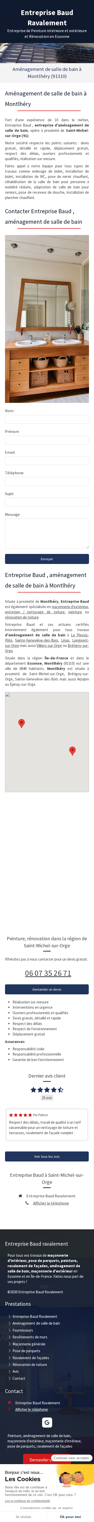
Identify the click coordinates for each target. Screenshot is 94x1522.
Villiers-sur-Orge (49, 645)
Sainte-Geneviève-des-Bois (36, 640)
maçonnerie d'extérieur (70, 606)
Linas (65, 640)
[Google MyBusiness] (47, 1423)
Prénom (12, 431)
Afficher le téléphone (51, 1203)
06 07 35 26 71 (48, 973)
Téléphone (14, 472)
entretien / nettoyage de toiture (35, 612)
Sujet (9, 493)
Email (10, 452)
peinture (75, 612)
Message (12, 514)
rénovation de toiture (22, 617)
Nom (9, 410)
